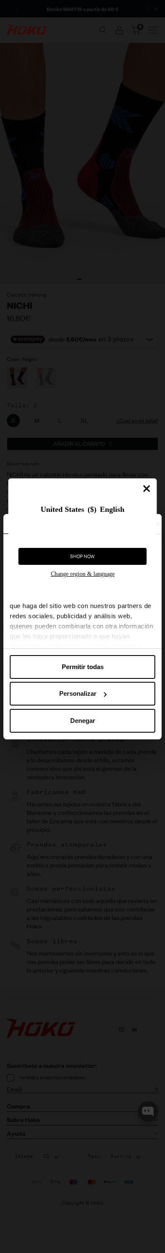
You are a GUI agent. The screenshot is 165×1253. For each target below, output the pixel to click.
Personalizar (77, 693)
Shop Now (82, 556)
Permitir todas (83, 666)
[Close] (147, 488)
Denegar (82, 720)
